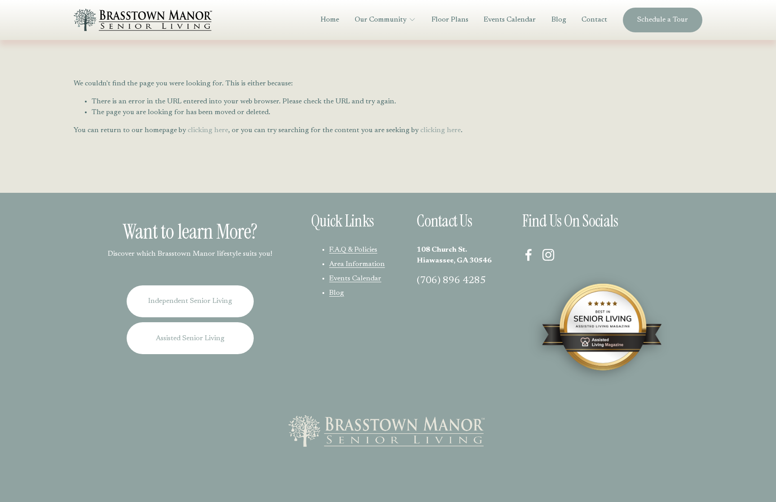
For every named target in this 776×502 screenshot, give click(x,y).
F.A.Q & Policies (353, 249)
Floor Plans (450, 19)
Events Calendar (510, 19)
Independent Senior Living (190, 301)
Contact (594, 19)
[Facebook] (528, 255)
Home (330, 19)
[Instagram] (548, 255)
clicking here (208, 130)
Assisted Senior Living (190, 338)
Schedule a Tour (662, 19)
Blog (558, 19)
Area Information (357, 264)
